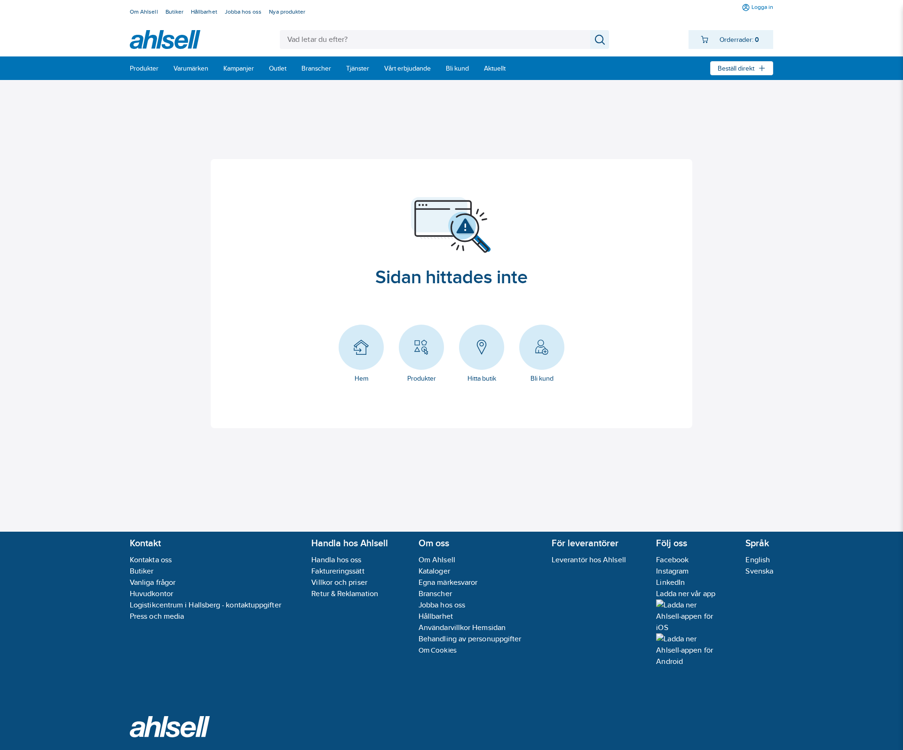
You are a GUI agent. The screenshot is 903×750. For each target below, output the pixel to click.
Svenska (759, 570)
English (757, 559)
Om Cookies (438, 650)
